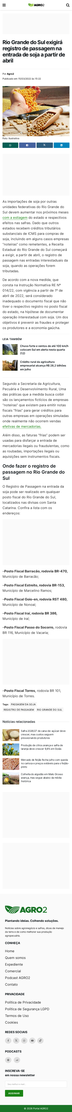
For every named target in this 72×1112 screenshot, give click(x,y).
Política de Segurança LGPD (27, 1009)
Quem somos (15, 958)
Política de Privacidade (23, 1002)
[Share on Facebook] (27, 145)
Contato (11, 984)
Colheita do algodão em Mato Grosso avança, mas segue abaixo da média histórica (42, 778)
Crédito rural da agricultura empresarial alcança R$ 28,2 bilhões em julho (43, 365)
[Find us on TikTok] (40, 1041)
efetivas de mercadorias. (22, 426)
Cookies (11, 1022)
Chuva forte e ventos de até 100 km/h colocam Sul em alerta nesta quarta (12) (44, 349)
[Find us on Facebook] (8, 1041)
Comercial (13, 971)
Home (9, 951)
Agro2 (10, 73)
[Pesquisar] (67, 5)
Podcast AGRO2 (17, 978)
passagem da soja (23, 704)
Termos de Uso (17, 1016)
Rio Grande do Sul (49, 709)
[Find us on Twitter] (16, 1041)
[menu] (4, 5)
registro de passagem (19, 709)
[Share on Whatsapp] (10, 145)
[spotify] (8, 1060)
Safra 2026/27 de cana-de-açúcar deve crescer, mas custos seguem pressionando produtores (43, 734)
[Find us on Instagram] (24, 1041)
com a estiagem (15, 218)
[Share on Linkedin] (61, 145)
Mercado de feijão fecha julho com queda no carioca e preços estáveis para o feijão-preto (45, 763)
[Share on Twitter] (45, 145)
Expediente (14, 964)
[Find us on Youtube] (32, 1041)
